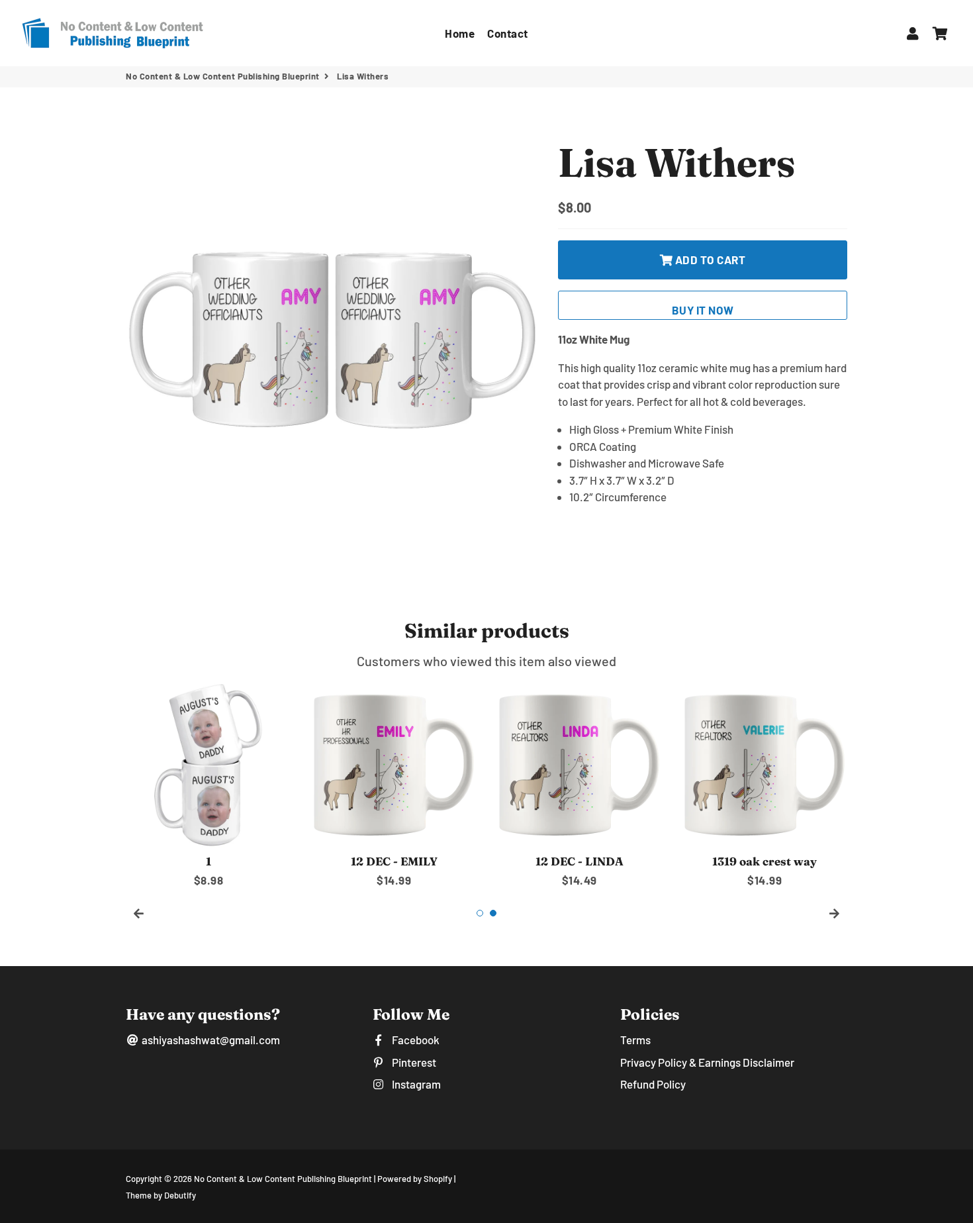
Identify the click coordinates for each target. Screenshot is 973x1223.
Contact (507, 33)
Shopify (438, 1178)
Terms (635, 1039)
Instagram (415, 1084)
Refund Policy (653, 1084)
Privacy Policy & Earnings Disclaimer (707, 1062)
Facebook (414, 1039)
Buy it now (703, 310)
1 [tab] (480, 913)
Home (460, 33)
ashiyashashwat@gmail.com (210, 1039)
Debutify (180, 1195)
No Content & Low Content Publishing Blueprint (223, 76)
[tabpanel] (208, 785)
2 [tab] (493, 913)
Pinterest (413, 1062)
